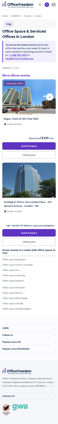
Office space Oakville (12, 303)
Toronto (27, 16)
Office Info (29, 154)
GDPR (5, 328)
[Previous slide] (8, 97)
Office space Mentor (12, 292)
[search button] (32, 4)
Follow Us (7, 335)
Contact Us (8, 396)
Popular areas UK (11, 341)
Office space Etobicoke (13, 275)
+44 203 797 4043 (20, 225)
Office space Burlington (14, 259)
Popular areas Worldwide (16, 348)
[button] (7, 173)
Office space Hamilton (13, 280)
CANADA (15, 16)
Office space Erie (10, 270)
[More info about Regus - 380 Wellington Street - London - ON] (29, 112)
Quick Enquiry (29, 145)
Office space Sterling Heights (16, 308)
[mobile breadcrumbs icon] (54, 4)
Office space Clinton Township (17, 264)
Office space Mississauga (14, 298)
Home (5, 16)
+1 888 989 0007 (18, 55)
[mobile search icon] (47, 4)
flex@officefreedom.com (19, 58)
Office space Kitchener (13, 287)
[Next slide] (49, 97)
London (38, 16)
